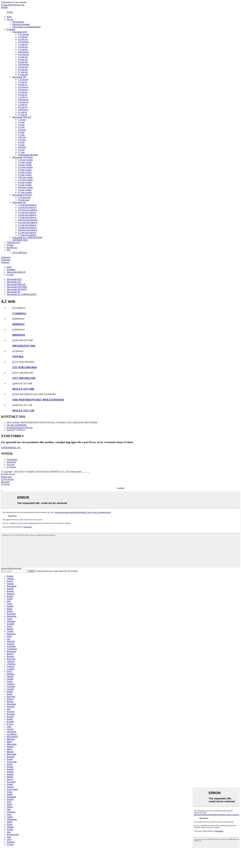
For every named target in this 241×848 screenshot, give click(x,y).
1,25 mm (22, 119)
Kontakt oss (12, 247)
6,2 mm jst (22, 112)
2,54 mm (22, 129)
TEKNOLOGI (13, 242)
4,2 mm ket (23, 57)
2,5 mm (21, 127)
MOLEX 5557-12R (23, 410)
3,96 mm (22, 137)
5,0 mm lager (23, 200)
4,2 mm (21, 142)
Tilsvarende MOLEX (21, 117)
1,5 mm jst (22, 82)
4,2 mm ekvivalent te (27, 225)
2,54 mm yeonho (25, 167)
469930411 (18, 324)
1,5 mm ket (23, 37)
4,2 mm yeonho (25, 182)
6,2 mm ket (23, 69)
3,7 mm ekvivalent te (27, 217)
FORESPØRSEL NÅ (11, 447)
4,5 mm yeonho (25, 185)
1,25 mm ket (23, 34)
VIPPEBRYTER (19, 240)
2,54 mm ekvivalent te (27, 210)
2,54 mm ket (23, 42)
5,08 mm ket (23, 64)
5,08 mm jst (23, 109)
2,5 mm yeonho (25, 170)
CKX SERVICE (19, 252)
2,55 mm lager (24, 197)
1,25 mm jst (23, 79)
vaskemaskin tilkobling (28, 155)
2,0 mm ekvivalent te (27, 207)
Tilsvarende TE (19, 202)
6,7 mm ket (23, 72)
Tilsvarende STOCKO (22, 195)
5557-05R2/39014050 (24, 367)
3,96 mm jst (23, 99)
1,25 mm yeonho (25, 160)
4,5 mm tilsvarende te (27, 227)
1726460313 (19, 313)
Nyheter (10, 245)
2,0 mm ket (23, 39)
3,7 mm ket (23, 49)
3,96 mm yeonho (25, 177)
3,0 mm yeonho (25, 172)
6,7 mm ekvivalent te (27, 235)
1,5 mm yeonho (25, 162)
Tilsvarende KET (19, 32)
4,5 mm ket (23, 59)
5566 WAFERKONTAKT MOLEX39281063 (38, 399)
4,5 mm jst (22, 107)
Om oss (10, 19)
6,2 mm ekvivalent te (27, 232)
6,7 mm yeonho (25, 192)
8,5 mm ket (23, 74)
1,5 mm (21, 122)
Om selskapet (18, 22)
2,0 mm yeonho (25, 165)
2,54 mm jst (23, 87)
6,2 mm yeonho (25, 190)
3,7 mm (21, 134)
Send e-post (6, 477)
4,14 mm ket (23, 54)
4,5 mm (21, 145)
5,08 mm (22, 147)
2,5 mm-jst (22, 92)
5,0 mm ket (23, 62)
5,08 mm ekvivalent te (27, 230)
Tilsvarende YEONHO (22, 157)
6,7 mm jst (22, 114)
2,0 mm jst (22, 84)
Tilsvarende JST (19, 77)
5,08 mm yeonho (25, 187)
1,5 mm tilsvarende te (27, 205)
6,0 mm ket (23, 67)
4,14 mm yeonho (25, 180)
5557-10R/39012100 (23, 378)
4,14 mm (22, 140)
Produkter (11, 29)
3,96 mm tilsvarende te (28, 220)
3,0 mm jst (22, 94)
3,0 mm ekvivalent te (27, 215)
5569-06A (17, 356)
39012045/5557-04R (23, 345)
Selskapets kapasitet (21, 24)
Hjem (9, 17)
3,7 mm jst (22, 97)
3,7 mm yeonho (25, 175)
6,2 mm (21, 150)
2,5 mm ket (23, 44)
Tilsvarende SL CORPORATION (27, 237)
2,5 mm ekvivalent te (27, 212)
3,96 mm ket (23, 52)
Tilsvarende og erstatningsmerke (26, 27)
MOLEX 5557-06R (23, 388)
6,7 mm (21, 152)
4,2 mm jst (22, 104)
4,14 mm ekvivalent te (27, 222)
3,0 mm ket (23, 47)
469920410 (18, 334)
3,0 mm (21, 132)
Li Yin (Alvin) (7, 479)
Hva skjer (5, 482)
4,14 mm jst (23, 102)
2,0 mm (21, 124)
